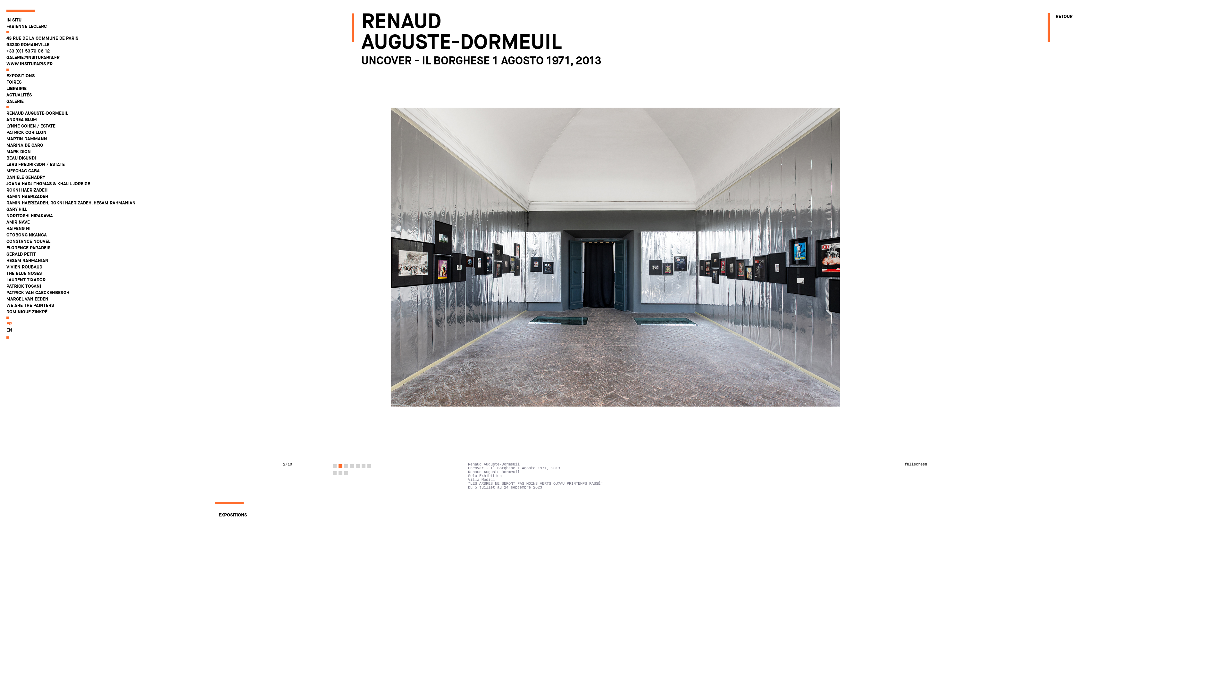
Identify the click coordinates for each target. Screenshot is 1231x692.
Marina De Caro (24, 145)
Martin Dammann (26, 139)
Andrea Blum (21, 119)
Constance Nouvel (28, 241)
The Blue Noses (24, 273)
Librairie (16, 88)
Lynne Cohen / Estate (30, 126)
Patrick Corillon (26, 132)
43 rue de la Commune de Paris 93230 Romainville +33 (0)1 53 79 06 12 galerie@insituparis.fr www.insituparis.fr (42, 51)
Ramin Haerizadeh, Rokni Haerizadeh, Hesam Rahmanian (71, 203)
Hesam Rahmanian (27, 260)
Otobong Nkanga (26, 235)
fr (9, 323)
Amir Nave (18, 222)
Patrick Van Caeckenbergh (37, 292)
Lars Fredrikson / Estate (35, 164)
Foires (13, 82)
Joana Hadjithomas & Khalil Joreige (48, 183)
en (9, 330)
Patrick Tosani (23, 286)
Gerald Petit (21, 254)
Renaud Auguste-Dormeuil (37, 113)
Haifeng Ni (18, 228)
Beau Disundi (21, 158)
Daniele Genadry (25, 177)
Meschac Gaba (23, 171)
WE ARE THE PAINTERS (30, 305)
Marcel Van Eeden (27, 299)
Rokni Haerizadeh (26, 190)
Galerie (15, 101)
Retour (1064, 16)
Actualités (19, 95)
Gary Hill (16, 209)
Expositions (20, 75)
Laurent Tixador (26, 280)
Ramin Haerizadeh (27, 196)
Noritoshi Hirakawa (29, 215)
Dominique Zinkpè (26, 312)
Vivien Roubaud (24, 267)
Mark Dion (18, 151)
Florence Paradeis (28, 248)
